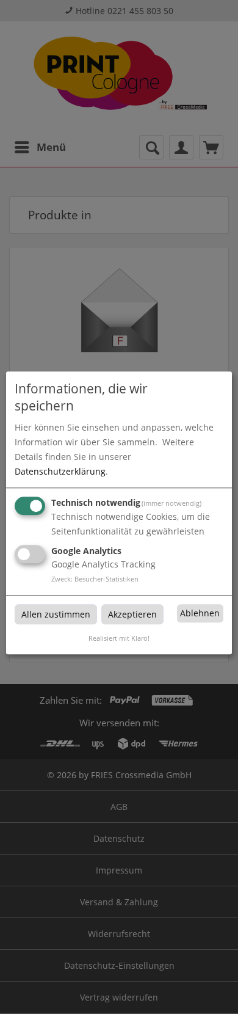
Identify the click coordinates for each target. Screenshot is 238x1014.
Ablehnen (200, 613)
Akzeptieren (132, 614)
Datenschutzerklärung (60, 471)
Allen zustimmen (55, 614)
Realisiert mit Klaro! (119, 638)
